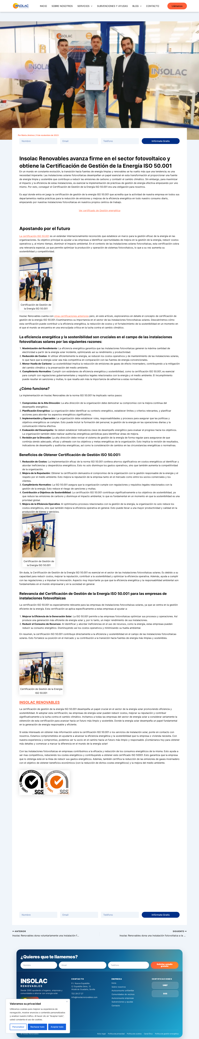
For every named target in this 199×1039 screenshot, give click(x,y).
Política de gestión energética (166, 1034)
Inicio (114, 983)
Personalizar (18, 1027)
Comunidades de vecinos (123, 994)
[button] (90, 6)
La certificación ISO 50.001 (34, 236)
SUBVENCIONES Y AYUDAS (112, 6)
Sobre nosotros (119, 987)
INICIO (43, 6)
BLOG (135, 6)
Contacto (116, 1005)
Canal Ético (148, 1034)
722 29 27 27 (77, 993)
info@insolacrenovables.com (84, 997)
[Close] (67, 1001)
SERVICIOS (83, 6)
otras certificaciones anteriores (71, 316)
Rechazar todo (37, 1027)
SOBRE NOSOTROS (62, 6)
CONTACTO (152, 6)
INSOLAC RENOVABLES (39, 702)
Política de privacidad (116, 1034)
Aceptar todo (57, 1027)
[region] (38, 1016)
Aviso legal (101, 1034)
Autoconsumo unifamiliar (123, 990)
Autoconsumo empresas (123, 998)
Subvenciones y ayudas (122, 1002)
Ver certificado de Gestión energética (99, 210)
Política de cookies (134, 1034)
